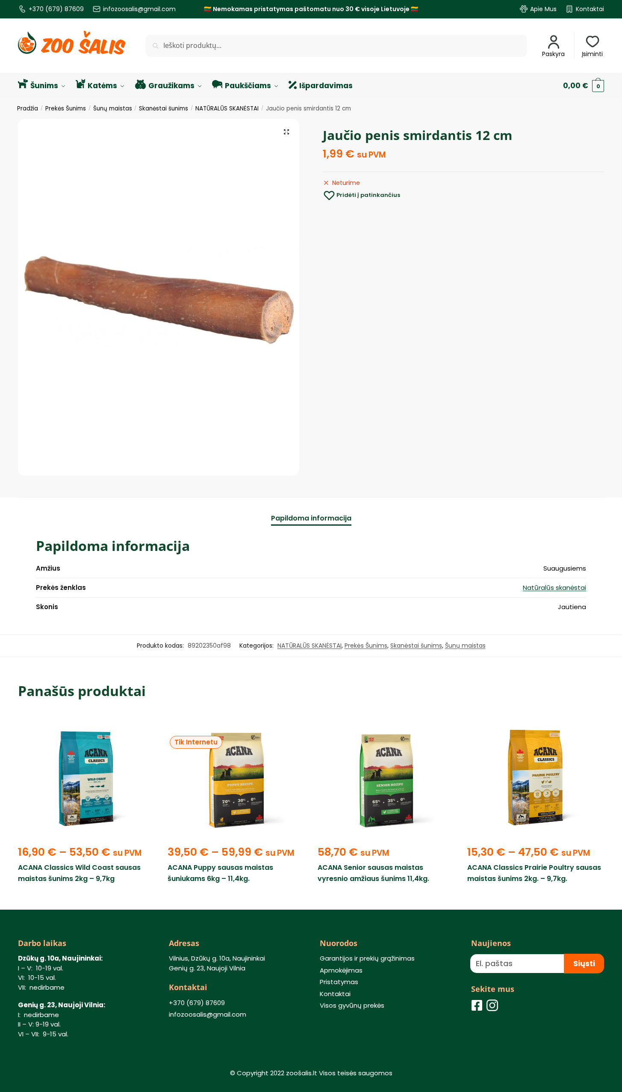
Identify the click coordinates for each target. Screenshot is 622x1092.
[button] (286, 132)
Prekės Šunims (65, 108)
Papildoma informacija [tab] (311, 518)
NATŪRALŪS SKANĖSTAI (227, 108)
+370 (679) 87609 (56, 9)
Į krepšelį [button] (386, 898)
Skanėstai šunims (163, 108)
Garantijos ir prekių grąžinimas (367, 958)
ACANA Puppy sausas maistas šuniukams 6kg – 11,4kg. (220, 873)
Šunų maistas (112, 108)
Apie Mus (543, 9)
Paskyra (553, 54)
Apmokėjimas (341, 970)
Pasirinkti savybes (86, 898)
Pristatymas (339, 981)
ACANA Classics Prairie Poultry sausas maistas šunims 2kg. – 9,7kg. (534, 873)
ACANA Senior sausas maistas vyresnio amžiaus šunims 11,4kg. (373, 873)
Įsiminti (592, 54)
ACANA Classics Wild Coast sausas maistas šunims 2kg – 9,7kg (79, 873)
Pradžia (27, 108)
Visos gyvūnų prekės (352, 1005)
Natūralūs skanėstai (554, 587)
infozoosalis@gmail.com (139, 9)
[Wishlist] (142, 726)
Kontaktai (590, 9)
